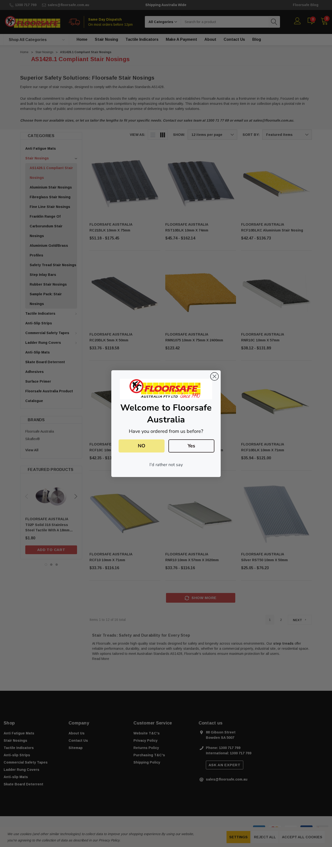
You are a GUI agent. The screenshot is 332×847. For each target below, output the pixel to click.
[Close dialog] (214, 376)
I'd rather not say (166, 465)
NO (141, 446)
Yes (191, 446)
